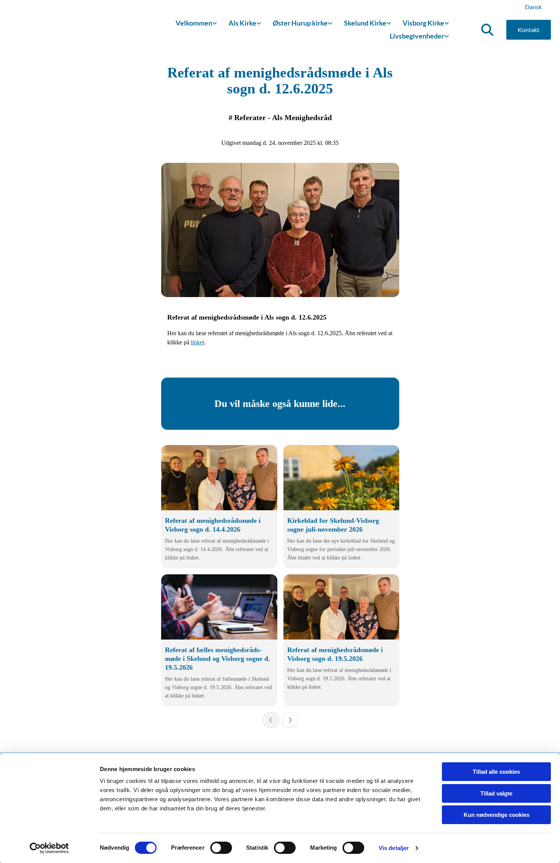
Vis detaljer (394, 848)
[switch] (221, 848)
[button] (528, 30)
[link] (196, 23)
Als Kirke (242, 23)
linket (197, 342)
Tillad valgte (496, 793)
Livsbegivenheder (417, 36)
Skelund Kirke (365, 23)
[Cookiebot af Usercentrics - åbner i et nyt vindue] (49, 848)
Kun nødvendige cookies (497, 815)
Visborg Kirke (423, 23)
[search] (487, 30)
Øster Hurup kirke (300, 23)
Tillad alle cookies (496, 771)
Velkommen (194, 23)
